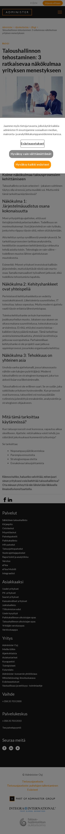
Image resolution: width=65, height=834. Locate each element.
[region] (32, 146)
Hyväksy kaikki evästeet (32, 164)
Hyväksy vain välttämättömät (31, 154)
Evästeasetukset (32, 143)
